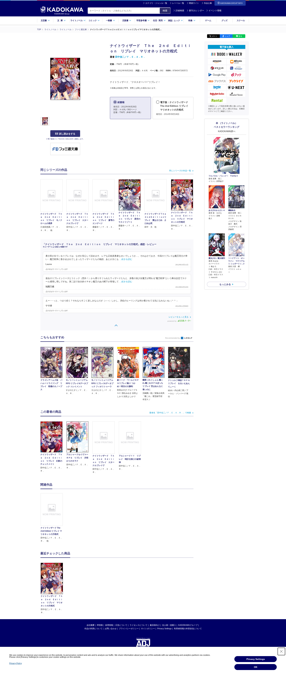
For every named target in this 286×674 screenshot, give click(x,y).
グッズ (224, 20)
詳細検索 (180, 10)
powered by (172, 321)
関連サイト (194, 3)
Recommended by (172, 338)
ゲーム (208, 20)
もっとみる (225, 284)
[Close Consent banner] (281, 651)
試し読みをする (67, 133)
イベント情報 (215, 10)
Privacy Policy (15, 663)
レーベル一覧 (178, 3)
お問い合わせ (111, 628)
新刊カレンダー (196, 10)
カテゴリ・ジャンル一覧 (156, 3)
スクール (241, 20)
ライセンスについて (138, 625)
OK (255, 667)
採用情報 (109, 625)
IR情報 (100, 625)
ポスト (214, 36)
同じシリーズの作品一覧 (180, 170)
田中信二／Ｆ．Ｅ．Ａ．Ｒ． (130, 57)
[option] (53, 518)
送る (240, 36)
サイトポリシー (148, 628)
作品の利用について (93, 628)
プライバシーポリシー (129, 628)
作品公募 (208, 3)
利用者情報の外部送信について (188, 628)
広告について (121, 625)
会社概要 (91, 625)
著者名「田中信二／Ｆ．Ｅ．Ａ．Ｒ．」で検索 (170, 413)
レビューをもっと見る (179, 317)
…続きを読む (125, 259)
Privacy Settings (164, 629)
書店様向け (155, 625)
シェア (227, 36)
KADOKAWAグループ (188, 625)
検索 (165, 10)
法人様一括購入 (169, 625)
